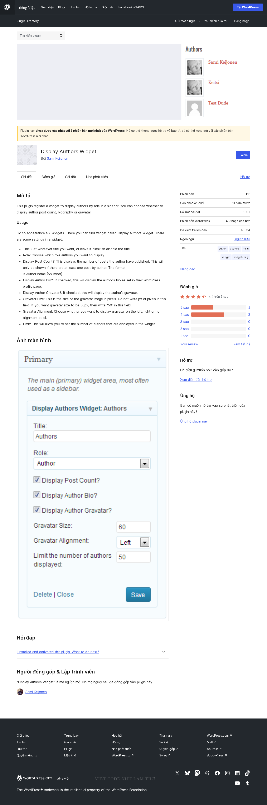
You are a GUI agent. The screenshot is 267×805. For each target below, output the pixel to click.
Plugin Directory (28, 21)
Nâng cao (187, 269)
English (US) (242, 239)
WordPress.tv (123, 755)
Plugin (68, 749)
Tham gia (165, 735)
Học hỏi (117, 735)
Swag (165, 755)
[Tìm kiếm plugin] (61, 35)
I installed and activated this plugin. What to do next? (58, 652)
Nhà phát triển (97, 177)
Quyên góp (169, 749)
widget (226, 257)
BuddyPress (217, 755)
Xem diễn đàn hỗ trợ (196, 379)
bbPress (214, 749)
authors (234, 248)
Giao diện (70, 742)
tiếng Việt (63, 778)
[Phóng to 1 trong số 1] (163, 353)
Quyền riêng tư (27, 755)
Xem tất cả (241, 344)
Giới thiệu (23, 735)
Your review (189, 344)
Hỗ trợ (245, 177)
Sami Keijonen (57, 158)
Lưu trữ (21, 749)
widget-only (241, 257)
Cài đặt (70, 177)
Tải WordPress (248, 7)
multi (246, 248)
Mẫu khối (70, 755)
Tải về (243, 155)
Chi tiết (26, 177)
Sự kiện (164, 742)
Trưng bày (71, 735)
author (223, 248)
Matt (212, 742)
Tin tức (21, 742)
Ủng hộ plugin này (194, 421)
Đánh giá (48, 177)
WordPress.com (219, 735)
